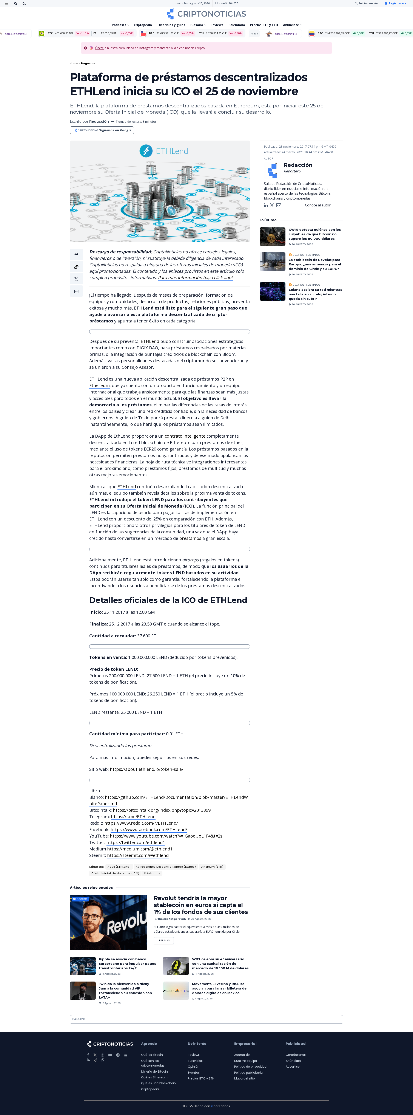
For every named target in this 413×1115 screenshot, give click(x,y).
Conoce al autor (318, 205)
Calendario (236, 25)
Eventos (194, 1072)
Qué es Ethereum (154, 1077)
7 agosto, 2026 (203, 998)
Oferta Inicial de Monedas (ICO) (115, 873)
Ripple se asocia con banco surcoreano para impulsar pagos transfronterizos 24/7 (127, 963)
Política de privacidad (250, 1066)
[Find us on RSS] (88, 1060)
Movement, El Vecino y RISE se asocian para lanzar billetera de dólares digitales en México (219, 988)
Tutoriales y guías (171, 25)
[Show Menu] (6, 3)
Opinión (193, 1066)
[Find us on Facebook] (88, 1055)
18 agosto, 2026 (111, 974)
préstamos (190, 538)
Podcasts (119, 25)
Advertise (293, 1066)
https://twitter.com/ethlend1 (135, 842)
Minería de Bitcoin (154, 1071)
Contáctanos (296, 1055)
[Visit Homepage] (206, 14)
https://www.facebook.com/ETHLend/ (149, 829)
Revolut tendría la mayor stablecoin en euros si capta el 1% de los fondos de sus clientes (201, 905)
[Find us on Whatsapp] (103, 1060)
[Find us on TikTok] (95, 1060)
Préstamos (152, 873)
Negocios (88, 63)
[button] (76, 273)
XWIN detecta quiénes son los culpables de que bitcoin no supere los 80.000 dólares (315, 234)
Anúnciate (291, 25)
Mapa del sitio (244, 1078)
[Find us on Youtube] (110, 1055)
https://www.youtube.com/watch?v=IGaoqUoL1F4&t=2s (166, 836)
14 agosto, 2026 (204, 974)
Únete (99, 48)
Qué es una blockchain (158, 1083)
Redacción (99, 121)
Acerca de (242, 1055)
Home (74, 63)
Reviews (217, 25)
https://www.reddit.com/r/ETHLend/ (141, 823)
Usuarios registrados (306, 255)
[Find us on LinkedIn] (125, 1055)
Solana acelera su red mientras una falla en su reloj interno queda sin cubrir (315, 294)
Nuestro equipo (245, 1061)
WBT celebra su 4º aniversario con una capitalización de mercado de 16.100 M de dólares (220, 963)
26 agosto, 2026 (200, 919)
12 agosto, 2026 (111, 1003)
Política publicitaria (248, 1072)
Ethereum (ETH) (212, 867)
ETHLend (150, 341)
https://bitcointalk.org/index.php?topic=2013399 (162, 810)
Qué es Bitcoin (152, 1055)
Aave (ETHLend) (119, 867)
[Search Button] (15, 3)
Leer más (166, 939)
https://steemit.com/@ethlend (138, 855)
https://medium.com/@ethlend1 (140, 849)
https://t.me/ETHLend (133, 816)
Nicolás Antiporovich (172, 919)
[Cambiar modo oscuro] (24, 3)
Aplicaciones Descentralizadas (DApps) (166, 867)
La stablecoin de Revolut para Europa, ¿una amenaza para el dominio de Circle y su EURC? (315, 264)
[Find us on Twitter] (95, 1055)
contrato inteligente (185, 436)
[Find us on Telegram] (118, 1055)
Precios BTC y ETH (264, 25)
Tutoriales (195, 1061)
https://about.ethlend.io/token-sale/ (146, 769)
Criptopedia (143, 25)
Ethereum (99, 385)
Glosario (196, 25)
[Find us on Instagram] (102, 1055)
